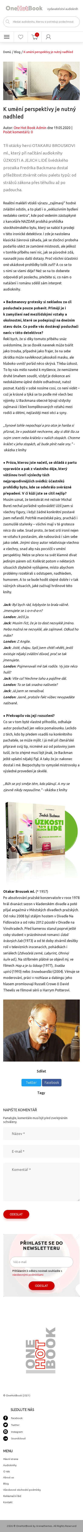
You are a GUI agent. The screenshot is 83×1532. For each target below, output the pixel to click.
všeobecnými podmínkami (27, 1274)
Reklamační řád (12, 1496)
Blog (17, 52)
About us (8, 1477)
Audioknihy (10, 1465)
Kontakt (8, 1502)
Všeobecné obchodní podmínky (22, 1489)
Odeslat (16, 1214)
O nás (6, 1471)
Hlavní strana (10, 1459)
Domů (7, 52)
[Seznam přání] (20, 37)
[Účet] (48, 37)
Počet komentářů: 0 (18, 132)
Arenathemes (44, 1526)
